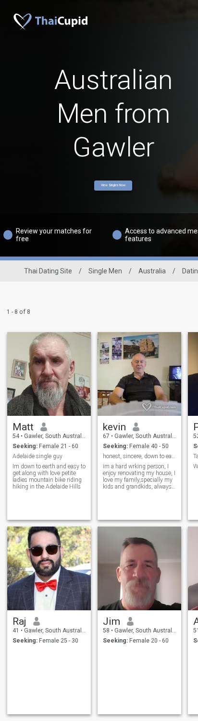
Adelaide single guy (37, 456)
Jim (111, 621)
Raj (19, 621)
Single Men (105, 271)
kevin (114, 427)
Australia (152, 271)
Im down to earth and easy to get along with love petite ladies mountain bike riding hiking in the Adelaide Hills (49, 476)
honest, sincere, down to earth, (139, 456)
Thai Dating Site (48, 271)
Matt (23, 427)
